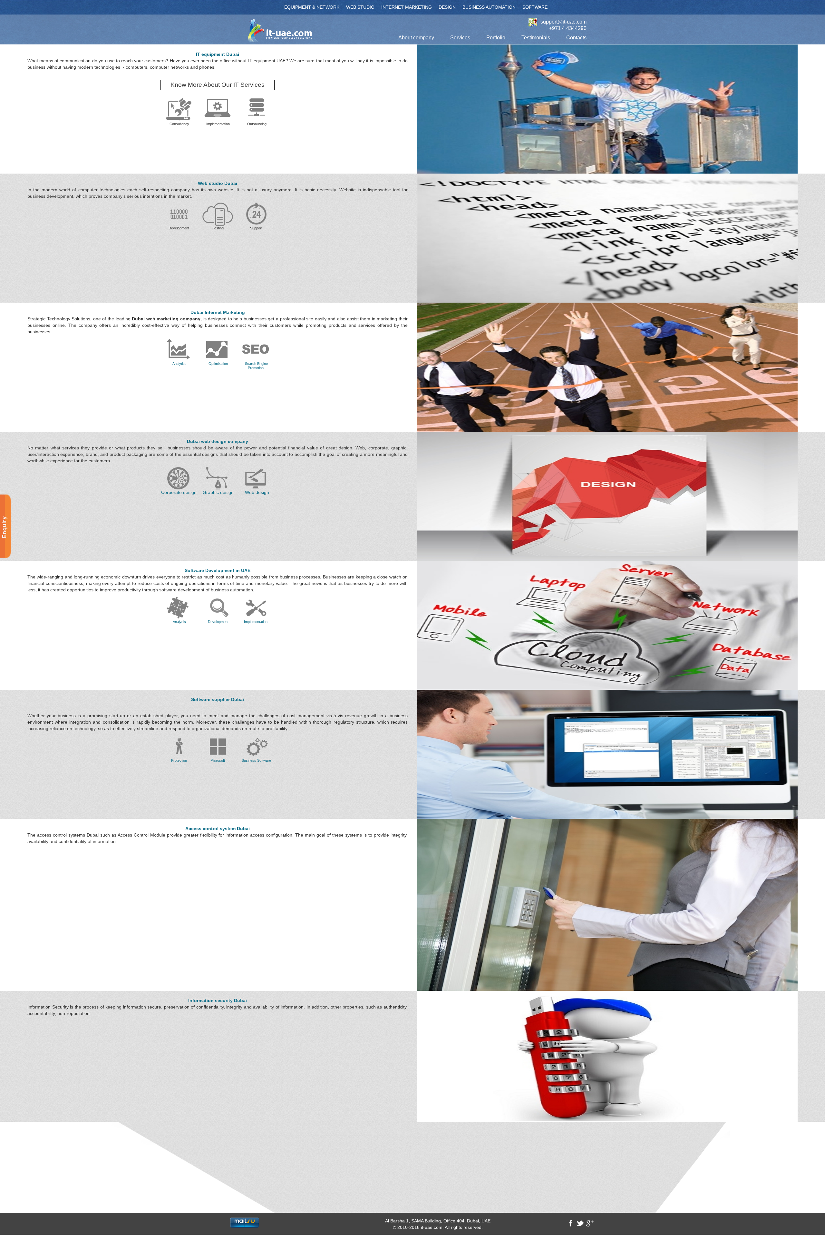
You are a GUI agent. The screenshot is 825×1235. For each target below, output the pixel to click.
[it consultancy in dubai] (179, 108)
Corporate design (179, 492)
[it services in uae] (217, 108)
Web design (257, 492)
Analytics (179, 364)
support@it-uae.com (563, 22)
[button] (416, 37)
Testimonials (535, 37)
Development (218, 622)
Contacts (576, 37)
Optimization (218, 364)
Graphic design (218, 492)
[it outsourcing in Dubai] (256, 107)
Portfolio (495, 37)
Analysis (179, 622)
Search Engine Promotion (256, 366)
